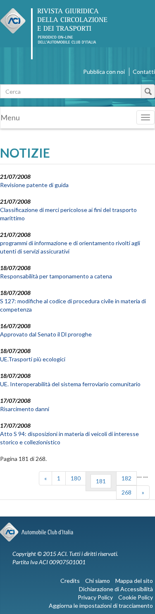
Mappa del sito (134, 580)
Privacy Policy (95, 597)
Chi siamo (97, 580)
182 (126, 478)
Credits (70, 580)
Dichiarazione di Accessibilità (116, 588)
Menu (10, 117)
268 (126, 492)
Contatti (144, 71)
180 (76, 478)
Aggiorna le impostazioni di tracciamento (101, 605)
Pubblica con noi (104, 71)
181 (101, 481)
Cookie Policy (135, 597)
